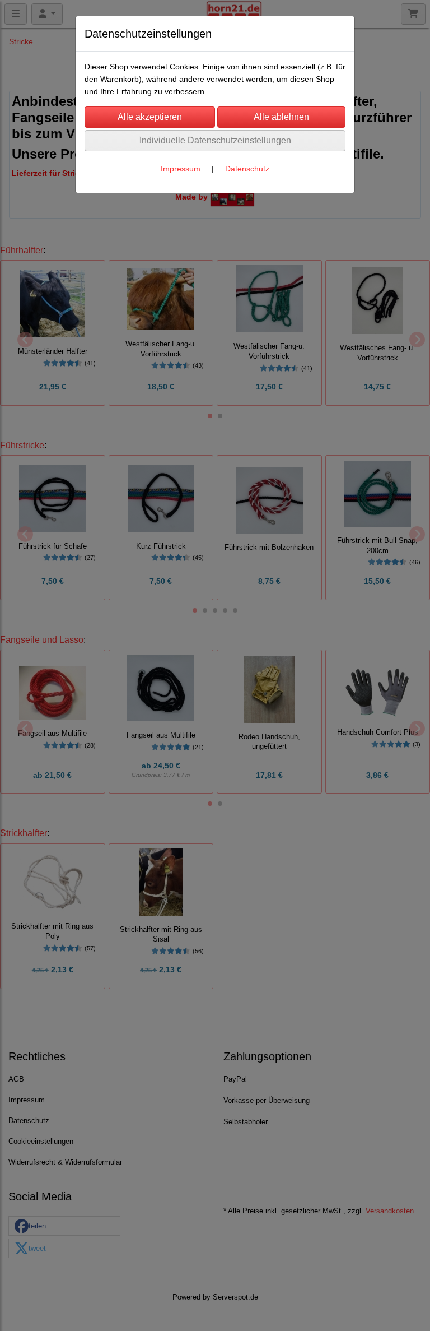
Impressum (180, 168)
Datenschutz (247, 168)
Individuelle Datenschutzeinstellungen (215, 140)
